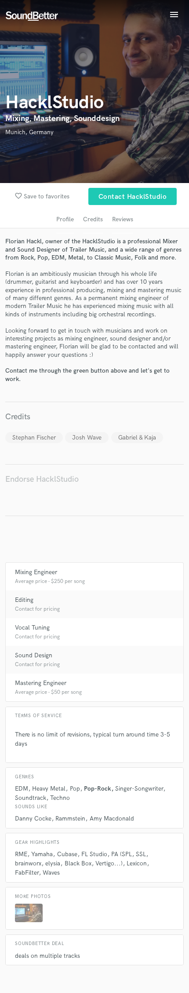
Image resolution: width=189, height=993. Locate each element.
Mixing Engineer (36, 572)
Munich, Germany (29, 132)
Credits (93, 219)
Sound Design (33, 655)
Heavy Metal (48, 788)
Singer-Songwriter (139, 788)
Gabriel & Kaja (137, 437)
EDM (21, 788)
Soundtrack (30, 798)
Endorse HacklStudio (42, 479)
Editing (24, 600)
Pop (75, 788)
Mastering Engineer (40, 683)
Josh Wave (87, 437)
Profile (65, 219)
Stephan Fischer (34, 437)
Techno (60, 798)
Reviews (122, 219)
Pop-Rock (97, 788)
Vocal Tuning (32, 627)
